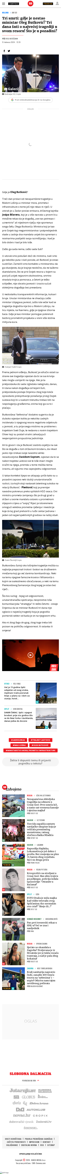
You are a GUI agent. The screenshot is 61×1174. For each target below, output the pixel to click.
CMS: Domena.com (39, 1163)
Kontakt (47, 1141)
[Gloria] (16, 1103)
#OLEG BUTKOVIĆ (40, 745)
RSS (42, 1145)
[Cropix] (40, 1115)
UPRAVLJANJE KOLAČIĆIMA (30, 1154)
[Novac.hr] (21, 1115)
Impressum (34, 1141)
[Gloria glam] (25, 1103)
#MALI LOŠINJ (19, 745)
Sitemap (51, 1145)
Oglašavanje (12, 1145)
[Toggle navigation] (3, 3)
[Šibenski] (30, 1128)
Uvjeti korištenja (13, 1138)
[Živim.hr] (43, 1097)
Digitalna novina (29, 1145)
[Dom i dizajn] (20, 1109)
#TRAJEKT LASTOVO (40, 740)
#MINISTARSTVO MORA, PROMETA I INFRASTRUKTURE (30, 750)
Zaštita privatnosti (16, 1141)
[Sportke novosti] (16, 1097)
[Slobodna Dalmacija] (30, 3)
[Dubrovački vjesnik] (21, 1121)
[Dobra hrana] (39, 1103)
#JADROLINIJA (18, 740)
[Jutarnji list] (22, 1090)
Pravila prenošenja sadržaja (38, 1138)
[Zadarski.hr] (44, 1121)
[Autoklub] (36, 1109)
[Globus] (29, 1097)
